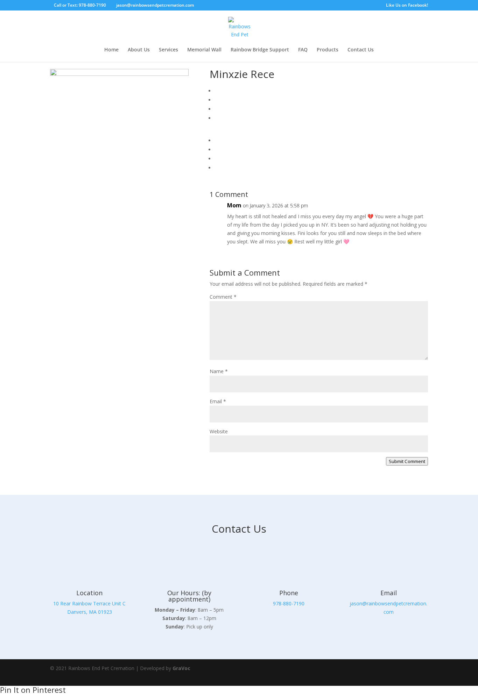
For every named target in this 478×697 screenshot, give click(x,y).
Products (327, 50)
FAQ (303, 50)
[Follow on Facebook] (400, 672)
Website (219, 431)
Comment (223, 296)
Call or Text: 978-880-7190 (80, 5)
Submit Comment (407, 461)
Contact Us (360, 50)
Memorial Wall (204, 50)
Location (89, 593)
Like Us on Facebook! (407, 5)
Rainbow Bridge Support (260, 50)
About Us (139, 50)
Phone (288, 593)
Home (111, 50)
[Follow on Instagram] (419, 672)
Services (168, 50)
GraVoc (181, 668)
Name (219, 371)
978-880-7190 (288, 603)
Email (218, 401)
